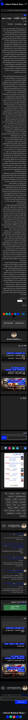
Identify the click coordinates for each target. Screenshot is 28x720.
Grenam (23, 493)
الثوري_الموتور (22, 501)
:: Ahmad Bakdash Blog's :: (14, 4)
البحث (24, 433)
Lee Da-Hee (11, 493)
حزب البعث (9, 504)
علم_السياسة (11, 510)
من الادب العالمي (10, 353)
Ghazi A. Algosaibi (13, 460)
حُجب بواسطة (13, 608)
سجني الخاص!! (20, 646)
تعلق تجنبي (8, 501)
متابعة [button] (4, 525)
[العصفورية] (22, 469)
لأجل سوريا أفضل (21, 369)
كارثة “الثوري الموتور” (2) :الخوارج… (16, 372)
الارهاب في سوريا (22, 499)
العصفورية (15, 468)
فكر (25, 15)
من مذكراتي (12, 643)
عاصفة (12, 380)
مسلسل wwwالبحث (10, 513)
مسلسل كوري (22, 515)
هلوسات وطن (8, 369)
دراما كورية (10, 507)
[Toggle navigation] (26, 4)
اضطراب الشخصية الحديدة (20, 496)
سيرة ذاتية (11, 534)
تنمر (19, 504)
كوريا (24, 513)
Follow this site (21, 702)
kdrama (18, 493)
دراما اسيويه (23, 507)
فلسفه (6, 510)
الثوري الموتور (15, 501)
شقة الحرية (15, 473)
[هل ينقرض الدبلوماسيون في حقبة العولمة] (22, 464)
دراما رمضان (16, 507)
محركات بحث (18, 513)
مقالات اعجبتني (18, 353)
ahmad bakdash (18, 24)
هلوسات (14, 369)
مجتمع (14, 382)
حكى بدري (22, 367)
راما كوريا (23, 510)
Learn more (24, 695)
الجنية (15, 478)
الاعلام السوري (8, 499)
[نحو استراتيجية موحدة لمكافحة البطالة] (22, 458)
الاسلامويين (15, 499)
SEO (6, 493)
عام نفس (18, 510)
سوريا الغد (17, 367)
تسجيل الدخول (24, 706)
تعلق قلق (23, 504)
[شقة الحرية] (22, 474)
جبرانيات (14, 504)
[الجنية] (22, 479)
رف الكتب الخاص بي (18, 454)
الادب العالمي (10, 496)
